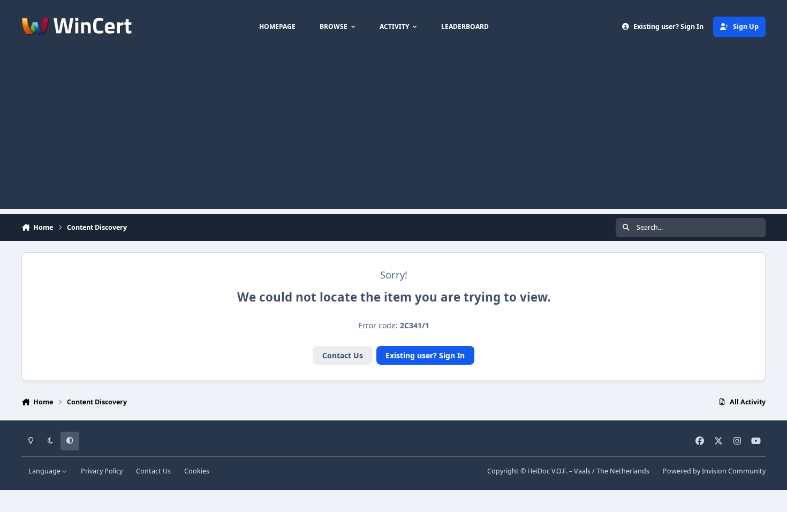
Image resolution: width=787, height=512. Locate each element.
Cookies (196, 471)
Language (45, 471)
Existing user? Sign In (425, 355)
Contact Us (342, 355)
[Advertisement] (393, 134)
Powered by (714, 471)
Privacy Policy (102, 471)
